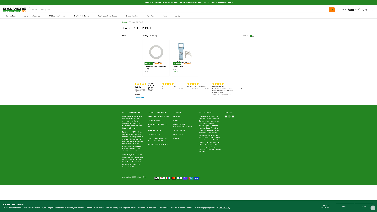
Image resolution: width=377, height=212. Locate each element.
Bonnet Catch (178, 67)
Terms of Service (179, 130)
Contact (176, 138)
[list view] (253, 35)
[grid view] (250, 35)
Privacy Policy (178, 134)
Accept (345, 206)
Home (124, 22)
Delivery (176, 120)
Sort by (145, 36)
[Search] (332, 9)
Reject (364, 206)
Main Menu (177, 116)
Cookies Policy (224, 208)
